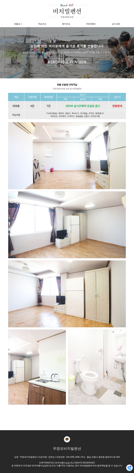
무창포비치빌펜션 (67, 449)
